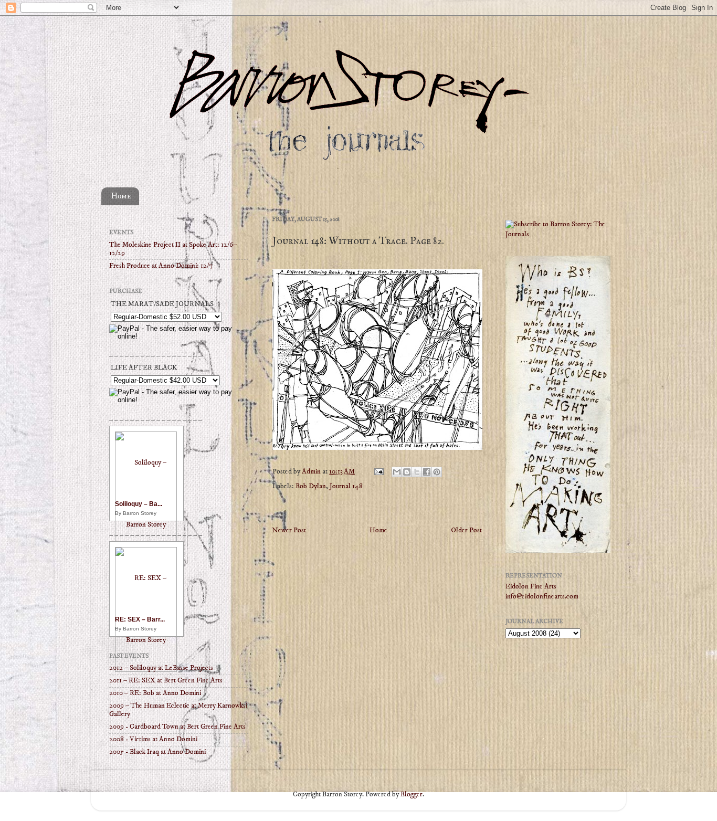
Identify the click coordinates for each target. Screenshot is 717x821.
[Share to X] (417, 472)
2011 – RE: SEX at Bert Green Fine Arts (166, 680)
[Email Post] (378, 471)
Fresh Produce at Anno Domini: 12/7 (161, 265)
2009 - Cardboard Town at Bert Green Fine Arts (177, 726)
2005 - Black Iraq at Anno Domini (157, 752)
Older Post (466, 530)
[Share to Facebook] (426, 472)
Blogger (411, 794)
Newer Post (289, 530)
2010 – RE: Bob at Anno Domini (155, 693)
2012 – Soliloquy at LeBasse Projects (161, 668)
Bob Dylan (311, 486)
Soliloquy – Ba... (138, 504)
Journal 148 (346, 486)
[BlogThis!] (407, 472)
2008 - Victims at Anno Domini (153, 739)
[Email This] (397, 472)
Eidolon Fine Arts (530, 586)
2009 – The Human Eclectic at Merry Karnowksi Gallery (178, 710)
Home (121, 196)
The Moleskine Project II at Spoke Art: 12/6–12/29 (173, 249)
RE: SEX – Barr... (140, 619)
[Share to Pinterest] (436, 472)
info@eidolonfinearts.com (541, 596)
